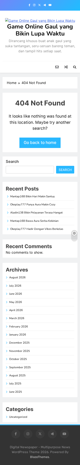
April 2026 (16, 310)
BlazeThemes (39, 457)
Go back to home (40, 142)
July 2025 (15, 383)
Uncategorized (18, 417)
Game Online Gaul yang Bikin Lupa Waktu (40, 30)
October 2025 (18, 359)
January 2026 (17, 335)
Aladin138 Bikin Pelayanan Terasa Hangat (36, 213)
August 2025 (17, 375)
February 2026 (18, 326)
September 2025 (20, 367)
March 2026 (16, 318)
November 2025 (19, 351)
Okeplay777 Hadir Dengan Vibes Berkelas (36, 229)
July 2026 (15, 286)
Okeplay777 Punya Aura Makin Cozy (32, 204)
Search (12, 161)
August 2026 (17, 277)
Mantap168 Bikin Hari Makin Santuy (32, 196)
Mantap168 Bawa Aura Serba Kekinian (34, 221)
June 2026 (15, 294)
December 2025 (19, 343)
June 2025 (15, 392)
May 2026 (15, 302)
